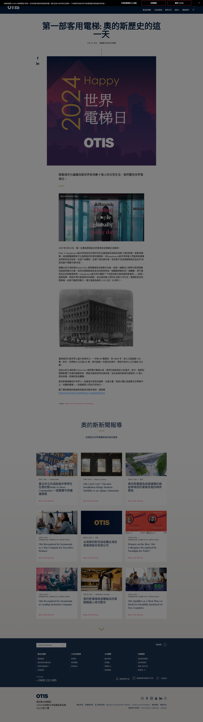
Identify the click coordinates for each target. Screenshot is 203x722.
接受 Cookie (179, 3)
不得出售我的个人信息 (129, 3)
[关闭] (199, 2)
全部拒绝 (153, 3)
